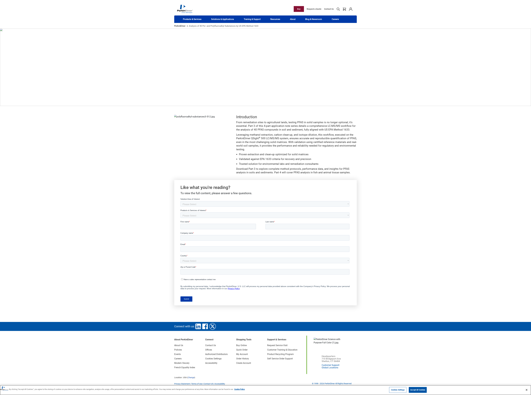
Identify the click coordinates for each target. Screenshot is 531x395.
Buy (298, 9)
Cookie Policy (239, 389)
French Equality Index (184, 367)
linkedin (198, 326)
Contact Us (329, 9)
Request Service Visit (277, 345)
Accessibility (211, 363)
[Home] (185, 8)
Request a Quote (314, 9)
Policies (178, 349)
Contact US (208, 384)
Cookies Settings (398, 390)
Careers (335, 19)
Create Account (243, 363)
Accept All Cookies (417, 390)
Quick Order (242, 349)
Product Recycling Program (280, 354)
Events (177, 354)
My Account (242, 354)
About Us (178, 345)
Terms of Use (196, 384)
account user (350, 8)
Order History (242, 358)
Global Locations (330, 367)
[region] (265, 390)
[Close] (527, 390)
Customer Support (330, 365)
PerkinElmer (179, 26)
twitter (212, 326)
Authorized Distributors (216, 354)
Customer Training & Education (282, 349)
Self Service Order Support (280, 358)
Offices (208, 349)
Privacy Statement (182, 384)
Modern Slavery (181, 363)
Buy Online (241, 345)
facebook (205, 326)
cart (344, 8)
